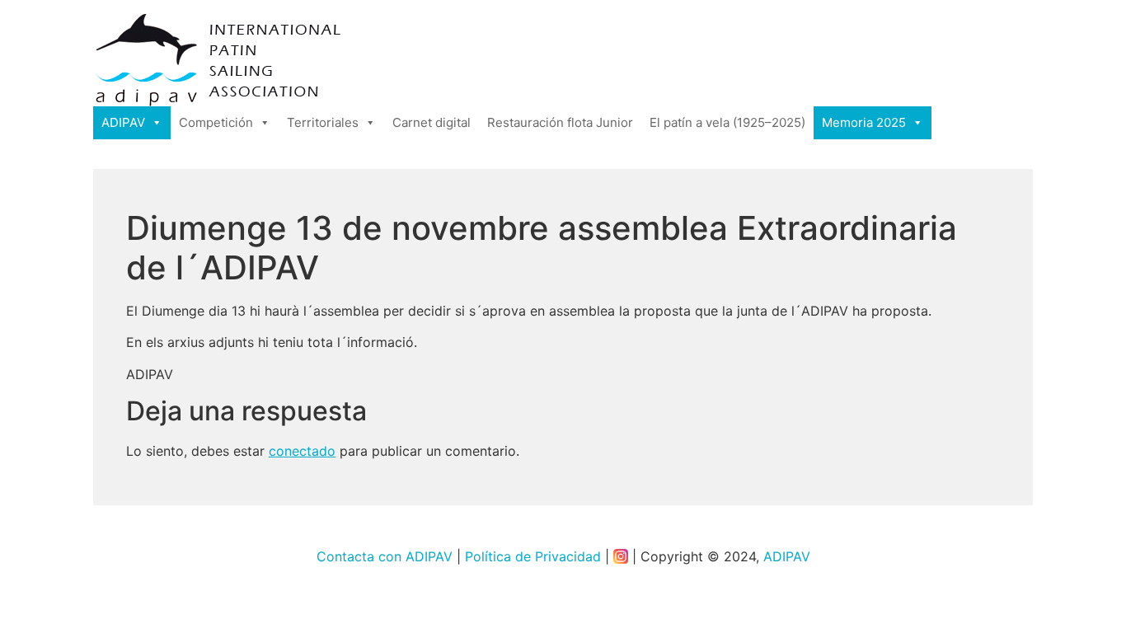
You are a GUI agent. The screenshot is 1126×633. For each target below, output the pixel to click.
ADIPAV (123, 122)
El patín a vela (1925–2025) (727, 122)
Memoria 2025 (864, 122)
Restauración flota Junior (560, 122)
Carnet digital (431, 122)
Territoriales (323, 122)
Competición (216, 122)
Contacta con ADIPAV (385, 556)
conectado (302, 451)
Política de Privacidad (533, 556)
